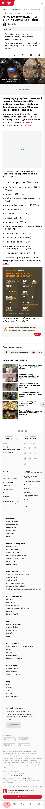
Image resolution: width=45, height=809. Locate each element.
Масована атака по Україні (15, 558)
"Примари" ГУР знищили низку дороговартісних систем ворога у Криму (22, 260)
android (9, 739)
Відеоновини (11, 530)
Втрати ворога (11, 564)
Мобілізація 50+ (11, 577)
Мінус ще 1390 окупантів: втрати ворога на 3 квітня (32, 9)
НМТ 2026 (9, 652)
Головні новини (12, 521)
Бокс (8, 684)
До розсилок (14, 725)
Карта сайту (28, 503)
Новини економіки (14, 596)
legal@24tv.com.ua (28, 778)
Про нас (5, 471)
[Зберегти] (38, 55)
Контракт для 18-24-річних (15, 583)
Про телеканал (8, 482)
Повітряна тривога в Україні (16, 555)
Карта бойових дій (13, 549)
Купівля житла (11, 671)
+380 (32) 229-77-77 (15, 776)
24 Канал (6, 9)
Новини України (16, 9)
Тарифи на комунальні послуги (17, 608)
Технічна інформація (31, 485)
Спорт (8, 681)
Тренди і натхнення (13, 674)
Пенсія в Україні (12, 614)
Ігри (25, 506)
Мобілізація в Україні (15, 571)
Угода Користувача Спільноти (30, 477)
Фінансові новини (12, 605)
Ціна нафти (10, 599)
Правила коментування (32, 481)
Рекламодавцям (8, 489)
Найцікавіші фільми (13, 624)
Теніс (8, 690)
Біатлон (9, 693)
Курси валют (10, 602)
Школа (8, 649)
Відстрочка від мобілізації (15, 586)
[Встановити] (22, 793)
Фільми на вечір (12, 630)
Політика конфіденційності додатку (33, 472)
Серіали (9, 636)
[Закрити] (41, 790)
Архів (26, 499)
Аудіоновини (10, 533)
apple (24, 739)
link (25, 447)
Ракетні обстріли (12, 546)
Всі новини (10, 518)
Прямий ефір (11, 527)
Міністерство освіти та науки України (19, 646)
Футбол (9, 687)
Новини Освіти (12, 643)
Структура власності (31, 496)
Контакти (27, 488)
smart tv (9, 745)
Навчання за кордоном (14, 658)
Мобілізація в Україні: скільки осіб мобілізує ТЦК (23, 589)
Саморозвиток (11, 655)
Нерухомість (11, 665)
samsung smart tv (24, 745)
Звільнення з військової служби (17, 574)
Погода (8, 536)
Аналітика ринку (12, 668)
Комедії (9, 633)
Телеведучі (6, 486)
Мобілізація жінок (12, 580)
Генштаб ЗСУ (24, 125)
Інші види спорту (12, 696)
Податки (9, 611)
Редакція (6, 475)
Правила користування (10, 493)
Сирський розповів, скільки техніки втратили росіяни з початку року (20, 174)
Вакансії (27, 492)
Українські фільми (12, 627)
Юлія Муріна (12, 24)
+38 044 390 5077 (30, 439)
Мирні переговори (13, 552)
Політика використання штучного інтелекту (11, 502)
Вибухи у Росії (11, 561)
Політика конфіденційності (9, 497)
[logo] (9, 3)
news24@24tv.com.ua (10, 439)
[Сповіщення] (42, 3)
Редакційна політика (10, 478)
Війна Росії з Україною (15, 543)
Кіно (8, 621)
